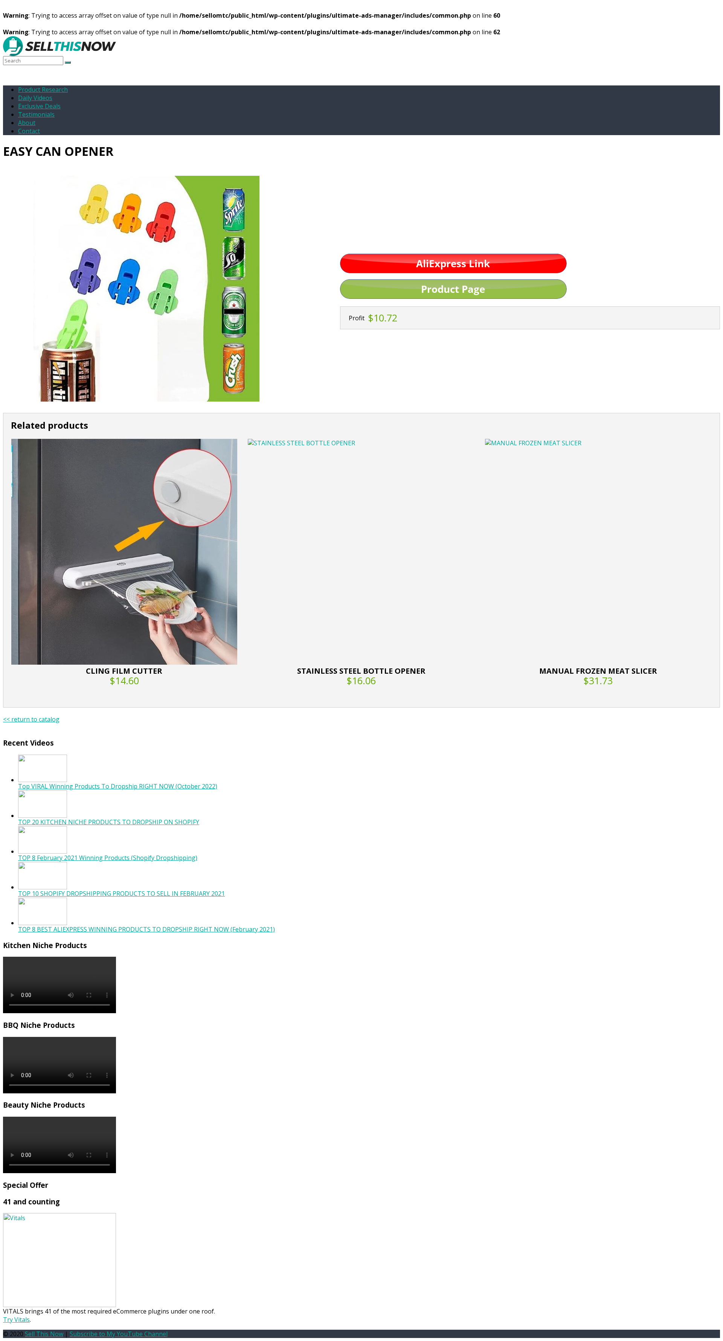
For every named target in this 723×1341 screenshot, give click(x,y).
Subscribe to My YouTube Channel (119, 1334)
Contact (29, 131)
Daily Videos (35, 98)
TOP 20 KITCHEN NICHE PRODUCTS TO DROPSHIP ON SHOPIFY (108, 822)
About (26, 123)
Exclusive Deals (39, 106)
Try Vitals (16, 1319)
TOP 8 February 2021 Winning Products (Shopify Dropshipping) (107, 858)
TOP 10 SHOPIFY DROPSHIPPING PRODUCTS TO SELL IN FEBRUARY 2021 (121, 893)
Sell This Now (44, 1334)
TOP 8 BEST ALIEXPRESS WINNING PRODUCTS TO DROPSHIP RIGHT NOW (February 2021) (146, 929)
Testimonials (36, 114)
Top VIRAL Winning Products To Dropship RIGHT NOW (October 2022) (117, 786)
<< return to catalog (31, 719)
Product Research (43, 89)
